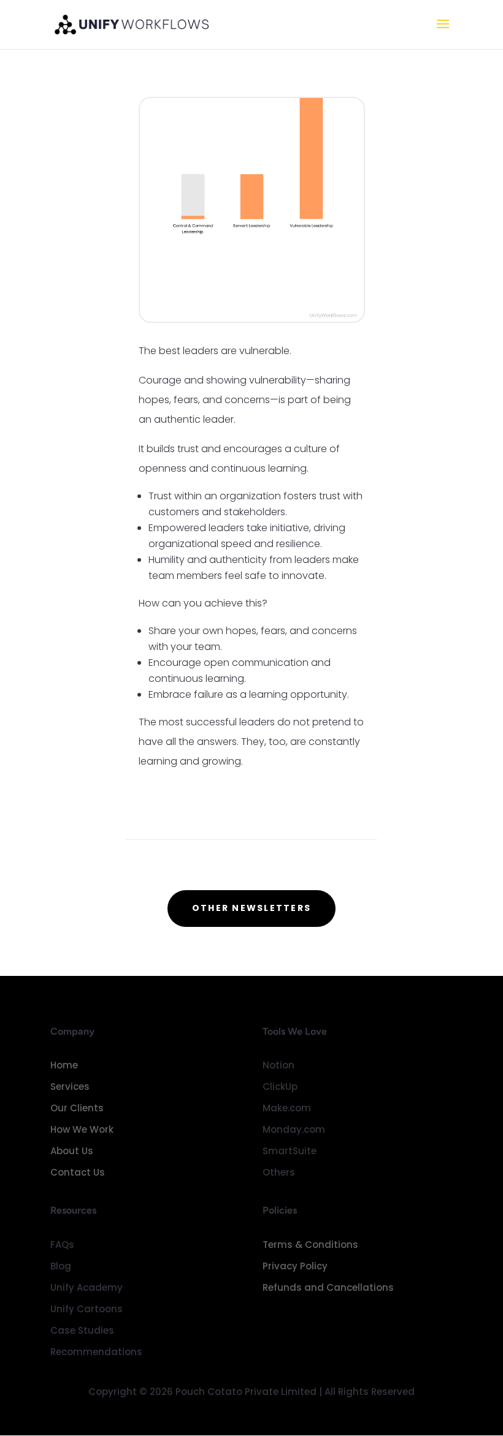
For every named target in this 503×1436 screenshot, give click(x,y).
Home (64, 1065)
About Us (71, 1150)
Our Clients (77, 1108)
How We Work (81, 1129)
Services (70, 1086)
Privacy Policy (295, 1266)
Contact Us (77, 1172)
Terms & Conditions (310, 1244)
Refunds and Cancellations (328, 1287)
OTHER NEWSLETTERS (251, 908)
